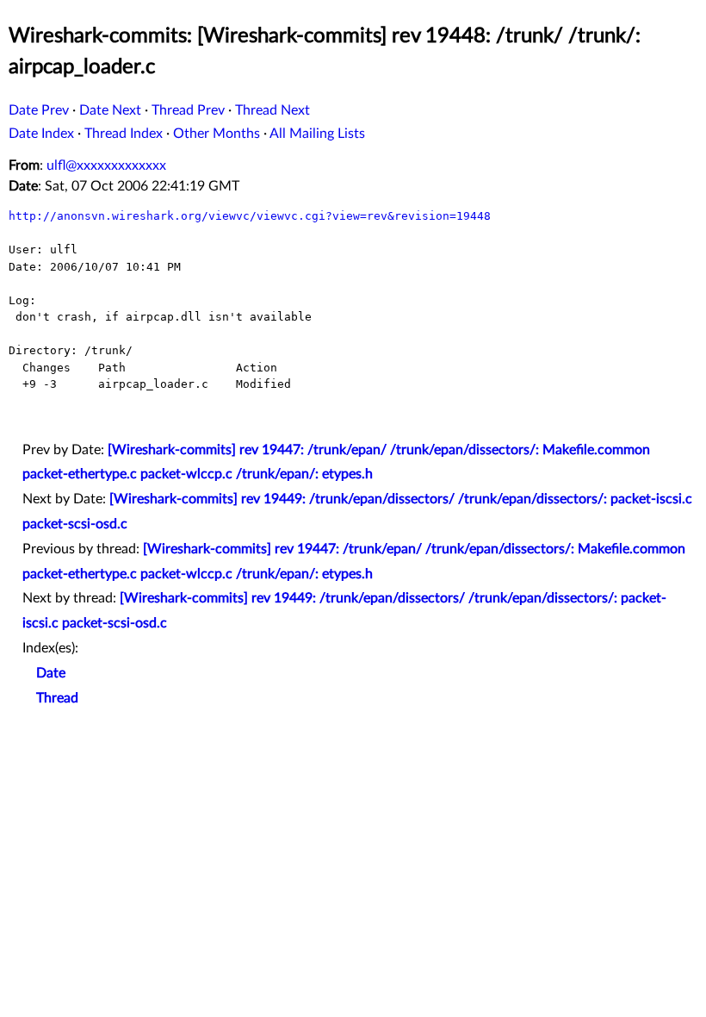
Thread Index (123, 133)
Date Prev (39, 110)
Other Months (216, 133)
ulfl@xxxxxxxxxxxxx (106, 165)
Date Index (41, 133)
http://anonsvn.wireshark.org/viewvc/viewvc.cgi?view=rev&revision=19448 (250, 215)
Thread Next (272, 110)
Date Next (110, 110)
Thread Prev (188, 110)
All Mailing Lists (317, 133)
